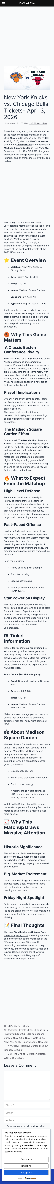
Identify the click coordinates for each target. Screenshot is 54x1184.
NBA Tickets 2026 (34, 1038)
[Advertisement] (27, 38)
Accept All (26, 1172)
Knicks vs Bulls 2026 (14, 1034)
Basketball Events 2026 (19, 1030)
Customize (26, 1159)
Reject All (26, 1166)
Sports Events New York (35, 1042)
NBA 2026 (18, 1038)
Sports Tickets (21, 1026)
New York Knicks (12, 1042)
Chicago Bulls (41, 1030)
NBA (9, 1026)
